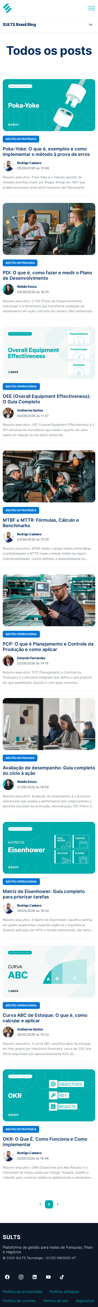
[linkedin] (34, 1277)
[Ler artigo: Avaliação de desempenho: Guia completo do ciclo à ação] (49, 724)
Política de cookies (19, 1300)
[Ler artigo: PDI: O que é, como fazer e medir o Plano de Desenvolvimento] (49, 229)
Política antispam (64, 1291)
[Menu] (91, 8)
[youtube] (48, 1277)
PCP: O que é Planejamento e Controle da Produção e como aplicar (48, 646)
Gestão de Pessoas (20, 262)
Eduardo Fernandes (31, 658)
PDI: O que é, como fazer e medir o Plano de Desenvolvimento (47, 275)
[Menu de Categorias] (90, 24)
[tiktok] (62, 1277)
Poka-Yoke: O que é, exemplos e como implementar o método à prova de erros (46, 151)
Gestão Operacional (21, 386)
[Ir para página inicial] (7, 8)
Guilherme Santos (30, 410)
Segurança (85, 1300)
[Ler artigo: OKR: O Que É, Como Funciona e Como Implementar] (49, 1095)
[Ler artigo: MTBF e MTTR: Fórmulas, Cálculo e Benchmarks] (49, 476)
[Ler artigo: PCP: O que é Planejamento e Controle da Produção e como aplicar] (49, 600)
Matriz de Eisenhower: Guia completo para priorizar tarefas (44, 894)
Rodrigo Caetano (29, 163)
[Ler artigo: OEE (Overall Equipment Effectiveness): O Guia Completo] (49, 353)
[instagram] (21, 1277)
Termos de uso (55, 1300)
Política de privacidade (22, 1291)
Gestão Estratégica (20, 139)
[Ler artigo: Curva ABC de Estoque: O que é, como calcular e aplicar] (49, 971)
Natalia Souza (26, 286)
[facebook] (7, 1277)
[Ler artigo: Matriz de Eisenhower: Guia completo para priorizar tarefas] (49, 848)
